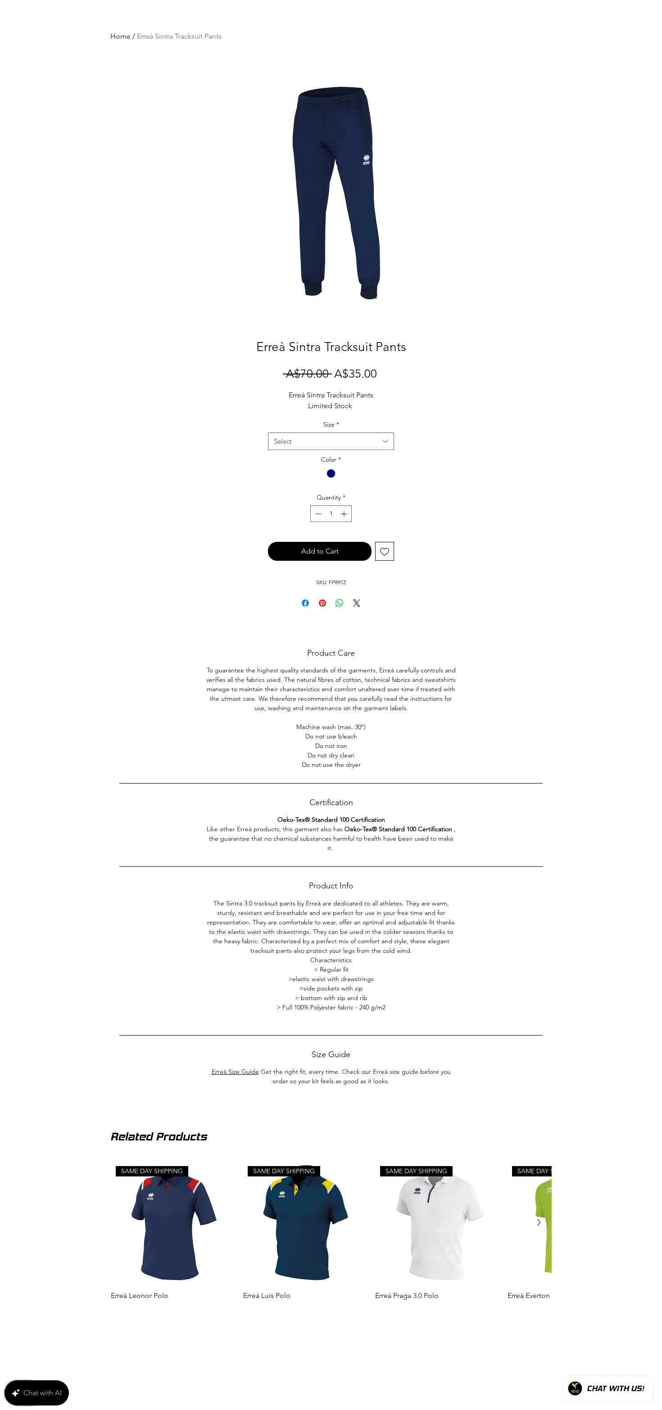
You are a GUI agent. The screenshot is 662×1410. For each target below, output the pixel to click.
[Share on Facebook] (305, 603)
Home (120, 36)
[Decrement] (317, 514)
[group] (331, 1297)
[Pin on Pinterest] (322, 603)
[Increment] (344, 514)
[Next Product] (539, 1282)
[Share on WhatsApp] (339, 603)
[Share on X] (356, 603)
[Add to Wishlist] (384, 551)
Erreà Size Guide (235, 1072)
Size (331, 424)
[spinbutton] (331, 514)
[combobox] (331, 441)
